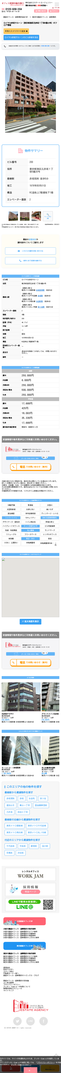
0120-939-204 (14, 9)
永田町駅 (39, 301)
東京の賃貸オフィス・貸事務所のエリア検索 (20, 956)
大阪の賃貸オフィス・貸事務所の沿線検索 (19, 933)
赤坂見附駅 (40, 290)
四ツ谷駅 (41, 307)
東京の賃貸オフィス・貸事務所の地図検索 (19, 960)
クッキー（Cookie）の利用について (16, 986)
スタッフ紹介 (8, 971)
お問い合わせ (42, 11)
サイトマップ (8, 990)
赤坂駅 (40, 296)
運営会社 (6, 967)
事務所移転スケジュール (12, 988)
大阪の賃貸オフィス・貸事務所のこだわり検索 (21, 937)
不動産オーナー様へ (11, 973)
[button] (52, 95)
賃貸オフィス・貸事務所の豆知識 (16, 980)
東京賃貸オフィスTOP (25, 946)
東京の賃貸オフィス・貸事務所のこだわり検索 (21, 962)
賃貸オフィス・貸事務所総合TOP (15, 17)
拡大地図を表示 (32, 621)
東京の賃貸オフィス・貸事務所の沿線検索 (19, 958)
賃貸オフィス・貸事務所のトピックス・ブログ (21, 975)
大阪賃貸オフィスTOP (25, 921)
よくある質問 (8, 982)
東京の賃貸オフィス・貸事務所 (44, 17)
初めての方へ (8, 969)
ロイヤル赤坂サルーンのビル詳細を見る (21, 37)
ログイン (55, 11)
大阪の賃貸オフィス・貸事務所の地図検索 (19, 935)
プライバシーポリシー (45, 1062)
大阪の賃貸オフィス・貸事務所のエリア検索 (20, 931)
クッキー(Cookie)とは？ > (21, 1064)
